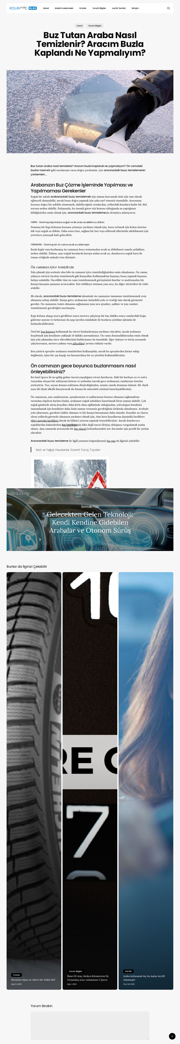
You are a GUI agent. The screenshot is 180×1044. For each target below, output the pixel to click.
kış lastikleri (69, 425)
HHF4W (128, 971)
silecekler (78, 343)
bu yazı (111, 441)
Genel (79, 25)
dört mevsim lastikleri (45, 420)
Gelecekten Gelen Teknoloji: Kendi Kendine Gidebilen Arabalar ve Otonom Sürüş (90, 519)
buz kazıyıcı (48, 331)
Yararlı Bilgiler (94, 25)
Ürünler (16, 975)
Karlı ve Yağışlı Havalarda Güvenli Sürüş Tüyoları (68, 450)
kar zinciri (80, 429)
